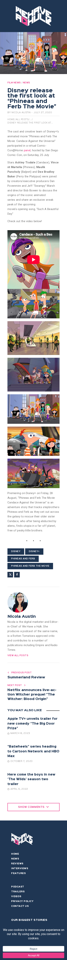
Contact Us (20, 906)
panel (27, 150)
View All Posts (17, 656)
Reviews (17, 864)
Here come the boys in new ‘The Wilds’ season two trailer (31, 779)
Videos (16, 897)
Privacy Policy (22, 901)
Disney (15, 551)
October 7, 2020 (21, 761)
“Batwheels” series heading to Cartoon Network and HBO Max (33, 751)
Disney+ (34, 551)
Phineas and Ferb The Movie (30, 566)
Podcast (17, 887)
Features (18, 873)
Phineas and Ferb (23, 559)
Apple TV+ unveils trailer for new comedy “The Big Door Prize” (32, 724)
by (19, 113)
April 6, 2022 (19, 789)
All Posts (22, 119)
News (26, 83)
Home (11, 119)
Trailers (18, 892)
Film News (14, 83)
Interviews (19, 869)
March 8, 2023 (20, 733)
